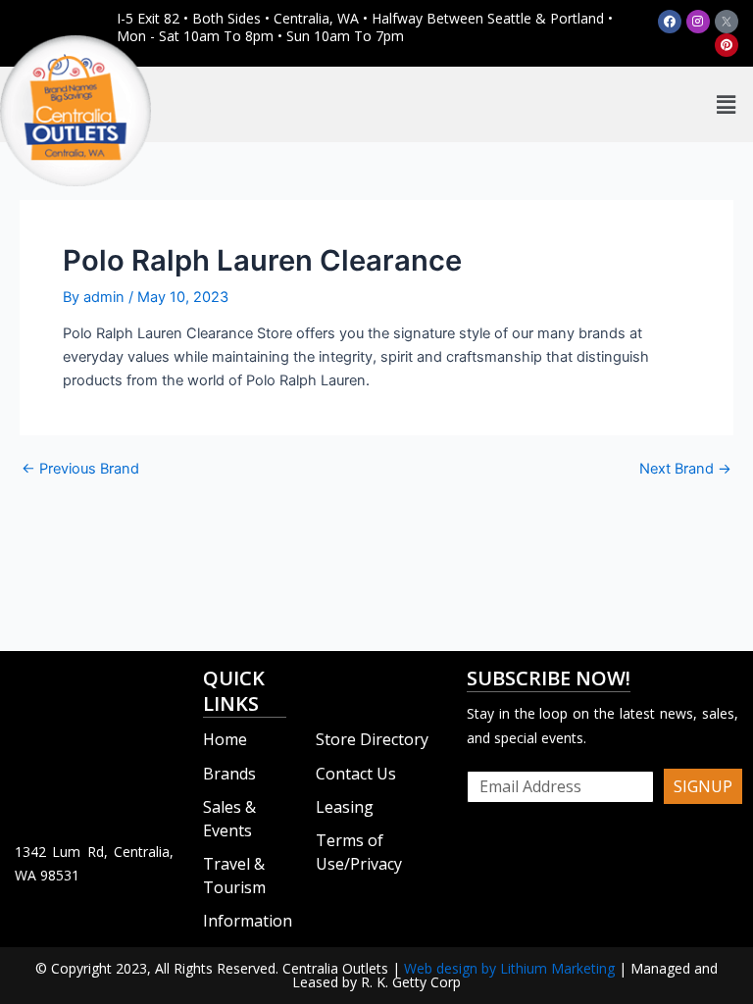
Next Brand (685, 469)
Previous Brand (80, 469)
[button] (726, 104)
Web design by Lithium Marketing (509, 968)
